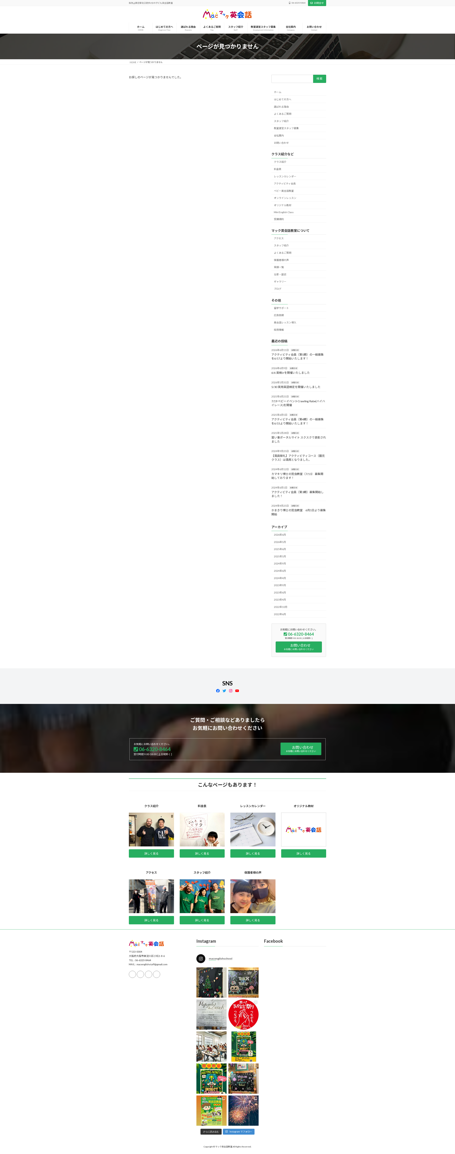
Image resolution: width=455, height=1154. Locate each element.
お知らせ (295, 350)
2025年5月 (280, 556)
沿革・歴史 (280, 274)
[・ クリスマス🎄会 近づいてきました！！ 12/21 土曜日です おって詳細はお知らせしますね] (211, 982)
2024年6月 (280, 570)
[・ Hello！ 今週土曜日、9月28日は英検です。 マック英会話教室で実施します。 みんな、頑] (211, 1046)
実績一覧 (279, 267)
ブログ (277, 288)
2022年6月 (280, 614)
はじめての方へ (282, 99)
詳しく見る (151, 853)
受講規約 (279, 219)
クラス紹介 (280, 161)
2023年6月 (280, 592)
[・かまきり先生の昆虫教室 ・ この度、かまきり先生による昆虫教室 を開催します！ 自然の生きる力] (211, 1078)
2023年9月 (280, 585)
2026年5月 (280, 541)
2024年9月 (280, 563)
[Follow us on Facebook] (132, 974)
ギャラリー (280, 281)
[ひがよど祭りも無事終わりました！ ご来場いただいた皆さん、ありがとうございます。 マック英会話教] (243, 1110)
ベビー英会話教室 (284, 190)
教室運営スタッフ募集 (286, 128)
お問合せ (319, 2)
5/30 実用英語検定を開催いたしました (295, 387)
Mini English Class (284, 211)
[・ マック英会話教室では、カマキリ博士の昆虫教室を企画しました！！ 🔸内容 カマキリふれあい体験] (243, 1046)
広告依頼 (279, 315)
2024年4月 (280, 578)
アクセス (279, 238)
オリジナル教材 (282, 205)
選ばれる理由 (281, 106)
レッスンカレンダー (285, 176)
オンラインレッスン (285, 197)
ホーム (277, 92)
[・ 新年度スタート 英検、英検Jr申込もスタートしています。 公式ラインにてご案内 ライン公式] (243, 1078)
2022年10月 (280, 606)
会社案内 (279, 135)
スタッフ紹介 (281, 121)
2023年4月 (280, 599)
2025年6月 (280, 549)
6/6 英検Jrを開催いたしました (290, 372)
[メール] (148, 974)
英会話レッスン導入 (285, 322)
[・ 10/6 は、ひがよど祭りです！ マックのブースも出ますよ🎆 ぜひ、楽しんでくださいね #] (243, 1014)
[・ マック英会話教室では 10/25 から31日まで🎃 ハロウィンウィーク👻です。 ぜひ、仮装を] (243, 982)
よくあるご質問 (282, 113)
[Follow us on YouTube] (156, 974)
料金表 (277, 169)
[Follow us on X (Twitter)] (140, 974)
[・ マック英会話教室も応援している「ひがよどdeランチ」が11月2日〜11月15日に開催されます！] (211, 1014)
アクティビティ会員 (285, 183)
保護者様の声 (281, 260)
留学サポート (281, 308)
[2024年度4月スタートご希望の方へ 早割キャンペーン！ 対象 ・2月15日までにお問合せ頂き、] (211, 1110)
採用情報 (279, 329)
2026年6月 (280, 534)
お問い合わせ (281, 142)
